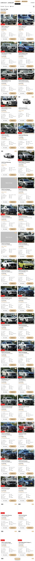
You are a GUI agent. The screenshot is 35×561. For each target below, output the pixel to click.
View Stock (17, 1)
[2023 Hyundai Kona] (26, 264)
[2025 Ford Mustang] (26, 128)
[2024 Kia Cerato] (26, 427)
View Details (5, 66)
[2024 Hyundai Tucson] (26, 400)
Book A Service (17, 3)
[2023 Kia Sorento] (26, 481)
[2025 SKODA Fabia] (26, 47)
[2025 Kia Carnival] (9, 481)
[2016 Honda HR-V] (9, 318)
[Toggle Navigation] (33, 6)
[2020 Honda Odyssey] (9, 508)
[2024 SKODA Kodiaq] (9, 101)
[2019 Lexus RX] (9, 128)
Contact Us (13, 66)
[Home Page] (7, 2)
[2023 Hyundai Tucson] (9, 291)
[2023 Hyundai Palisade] (9, 400)
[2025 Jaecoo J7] (9, 20)
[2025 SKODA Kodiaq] (26, 74)
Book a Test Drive (24, 1)
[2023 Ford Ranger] (9, 264)
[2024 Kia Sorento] (26, 318)
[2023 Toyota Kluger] (9, 535)
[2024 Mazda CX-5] (9, 373)
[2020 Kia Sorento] (26, 182)
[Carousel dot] (7, 24)
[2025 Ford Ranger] (9, 182)
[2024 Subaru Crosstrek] (26, 155)
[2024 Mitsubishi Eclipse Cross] (26, 535)
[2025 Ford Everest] (26, 101)
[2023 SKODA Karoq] (9, 74)
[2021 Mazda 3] (26, 373)
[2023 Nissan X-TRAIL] (9, 47)
